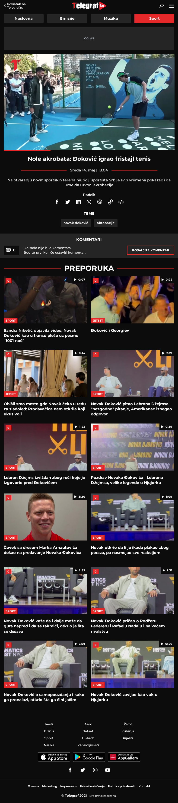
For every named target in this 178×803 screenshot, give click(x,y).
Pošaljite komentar (150, 250)
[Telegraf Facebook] (70, 770)
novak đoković (76, 223)
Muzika (111, 18)
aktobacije (106, 223)
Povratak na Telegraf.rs (16, 5)
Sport (154, 18)
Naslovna (24, 18)
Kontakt (144, 786)
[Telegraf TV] (107, 770)
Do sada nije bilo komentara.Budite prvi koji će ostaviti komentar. (55, 250)
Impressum (68, 786)
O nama (33, 786)
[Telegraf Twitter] (82, 770)
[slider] (89, 150)
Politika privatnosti (121, 786)
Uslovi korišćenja (92, 786)
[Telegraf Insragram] (95, 770)
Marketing (49, 786)
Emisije (67, 18)
